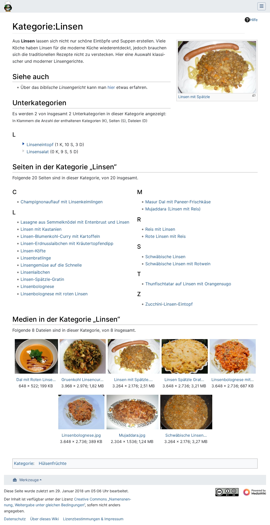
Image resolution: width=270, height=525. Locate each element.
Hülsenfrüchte (52, 463)
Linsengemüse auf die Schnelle (51, 265)
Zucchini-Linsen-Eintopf (169, 304)
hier (111, 87)
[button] (23, 144)
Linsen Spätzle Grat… (184, 379)
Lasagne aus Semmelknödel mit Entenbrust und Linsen (75, 222)
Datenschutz (15, 519)
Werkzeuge (29, 480)
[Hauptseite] (8, 7)
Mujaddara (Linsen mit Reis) (173, 208)
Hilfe (254, 19)
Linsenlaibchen (35, 272)
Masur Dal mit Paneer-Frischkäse (178, 201)
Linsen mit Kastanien (41, 229)
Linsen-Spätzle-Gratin (42, 279)
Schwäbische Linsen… (186, 435)
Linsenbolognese (37, 286)
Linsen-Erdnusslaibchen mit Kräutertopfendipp (67, 243)
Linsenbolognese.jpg (81, 435)
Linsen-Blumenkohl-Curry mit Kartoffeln (60, 236)
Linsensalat (38, 151)
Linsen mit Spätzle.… (133, 379)
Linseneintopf (40, 144)
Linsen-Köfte (33, 250)
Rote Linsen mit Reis (165, 236)
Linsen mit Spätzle (194, 96)
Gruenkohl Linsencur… (82, 379)
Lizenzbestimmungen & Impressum (93, 519)
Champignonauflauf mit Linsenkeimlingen (62, 201)
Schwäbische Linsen (165, 256)
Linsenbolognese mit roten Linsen (54, 293)
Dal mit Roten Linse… (36, 379)
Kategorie (23, 463)
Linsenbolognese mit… (232, 379)
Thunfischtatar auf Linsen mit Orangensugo (188, 283)
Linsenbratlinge (36, 258)
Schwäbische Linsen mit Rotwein (177, 263)
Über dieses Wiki (44, 519)
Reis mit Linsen (160, 229)
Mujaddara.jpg (132, 435)
